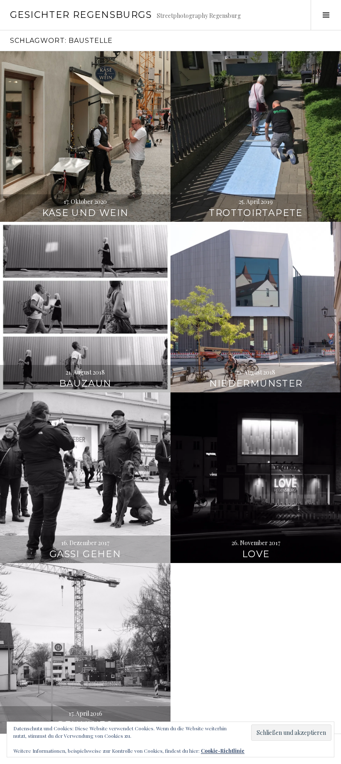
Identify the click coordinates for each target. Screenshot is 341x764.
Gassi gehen (85, 554)
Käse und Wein (85, 212)
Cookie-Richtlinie (223, 750)
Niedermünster (256, 383)
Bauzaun (85, 383)
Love (256, 554)
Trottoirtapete (255, 212)
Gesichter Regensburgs (81, 14)
